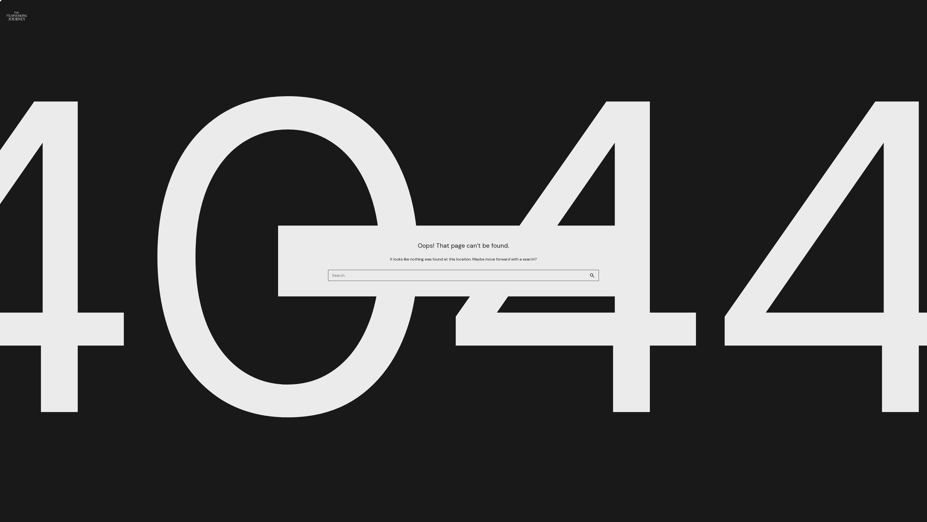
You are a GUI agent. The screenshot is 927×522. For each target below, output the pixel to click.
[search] (594, 275)
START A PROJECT (900, 17)
